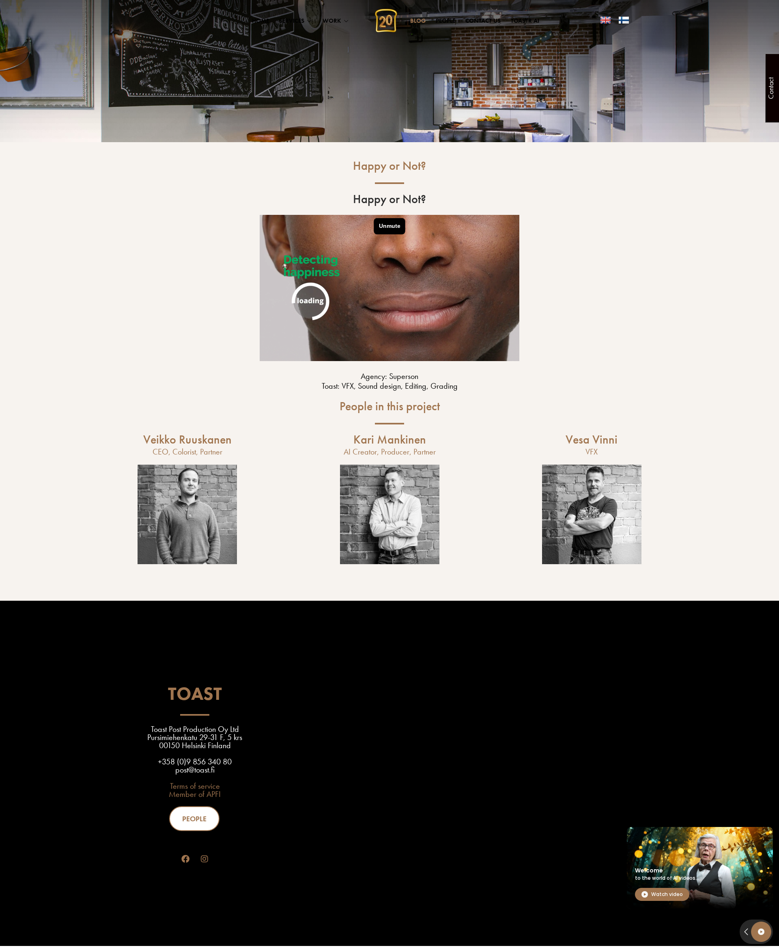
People (445, 21)
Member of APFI (195, 794)
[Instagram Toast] (204, 859)
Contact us (483, 21)
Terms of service (195, 786)
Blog (418, 21)
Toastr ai (525, 21)
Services (291, 21)
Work (332, 21)
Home (260, 21)
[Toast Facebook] (185, 859)
